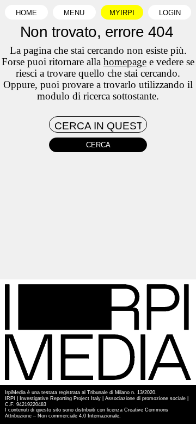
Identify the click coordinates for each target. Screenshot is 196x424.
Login (170, 13)
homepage (124, 61)
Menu (74, 13)
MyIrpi (121, 13)
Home (26, 13)
